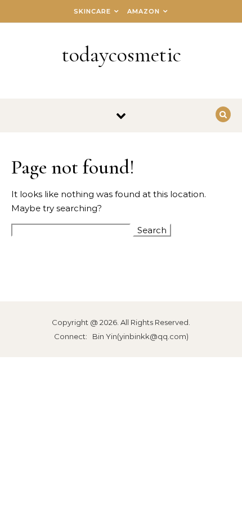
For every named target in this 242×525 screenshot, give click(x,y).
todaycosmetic (121, 55)
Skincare (92, 11)
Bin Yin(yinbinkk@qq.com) (140, 336)
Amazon (143, 11)
